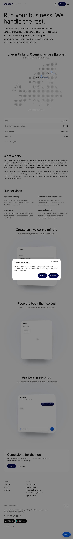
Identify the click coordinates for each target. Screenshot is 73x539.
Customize (56, 261)
